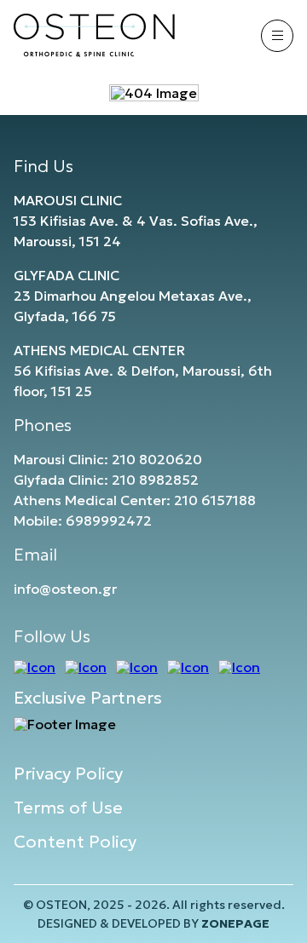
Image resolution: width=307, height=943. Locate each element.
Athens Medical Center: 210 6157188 (135, 500)
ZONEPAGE (235, 923)
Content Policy (75, 842)
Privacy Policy (68, 773)
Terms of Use (68, 807)
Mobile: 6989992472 (83, 520)
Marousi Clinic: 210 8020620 (108, 459)
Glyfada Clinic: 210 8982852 (106, 479)
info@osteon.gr (65, 588)
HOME (153, 49)
